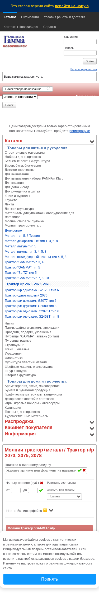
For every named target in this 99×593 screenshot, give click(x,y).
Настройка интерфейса (24, 511)
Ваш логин (71, 36)
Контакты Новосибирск (21, 27)
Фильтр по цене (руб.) (22, 483)
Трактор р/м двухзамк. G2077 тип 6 (30, 301)
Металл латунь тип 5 (20, 246)
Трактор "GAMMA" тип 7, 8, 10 (27, 278)
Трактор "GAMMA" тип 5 (22, 267)
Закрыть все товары (60, 489)
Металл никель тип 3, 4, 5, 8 (25, 251)
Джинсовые (13, 230)
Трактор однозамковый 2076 (26, 295)
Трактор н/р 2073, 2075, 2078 (28, 284)
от (8, 490)
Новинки (54, 496)
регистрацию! (79, 131)
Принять (49, 579)
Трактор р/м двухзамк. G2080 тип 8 (30, 306)
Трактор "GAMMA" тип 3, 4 (24, 262)
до (25, 490)
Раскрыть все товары (61, 482)
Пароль (69, 47)
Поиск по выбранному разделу (28, 465)
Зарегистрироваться (83, 69)
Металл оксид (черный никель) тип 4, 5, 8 (36, 257)
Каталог (10, 17)
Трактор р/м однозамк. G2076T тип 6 (32, 311)
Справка (49, 27)
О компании (30, 17)
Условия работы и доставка (64, 17)
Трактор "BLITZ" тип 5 (21, 273)
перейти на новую (72, 6)
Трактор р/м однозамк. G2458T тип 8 (32, 316)
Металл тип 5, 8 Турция (22, 236)
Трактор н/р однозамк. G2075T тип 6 (32, 290)
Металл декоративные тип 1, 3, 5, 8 (31, 241)
